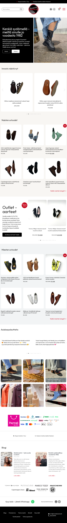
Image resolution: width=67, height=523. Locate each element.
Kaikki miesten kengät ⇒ (58, 319)
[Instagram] (54, 9)
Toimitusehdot (16, 516)
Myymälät (37, 513)
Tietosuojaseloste (27, 516)
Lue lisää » (17, 475)
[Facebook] (51, 9)
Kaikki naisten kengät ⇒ (58, 191)
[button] (2, 90)
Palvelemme (12, 513)
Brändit (30, 513)
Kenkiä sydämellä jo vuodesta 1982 (55, 454)
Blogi (5, 513)
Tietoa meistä (22, 513)
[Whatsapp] (32, 501)
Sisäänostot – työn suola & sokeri (22, 454)
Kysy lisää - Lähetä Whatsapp (17, 502)
